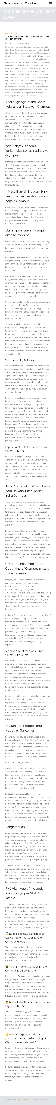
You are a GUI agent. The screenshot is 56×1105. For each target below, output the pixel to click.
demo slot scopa (16, 68)
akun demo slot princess (14, 50)
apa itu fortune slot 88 (30, 53)
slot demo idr (13, 87)
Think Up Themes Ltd (24, 1099)
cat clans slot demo (22, 62)
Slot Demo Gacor (22, 43)
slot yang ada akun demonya (32, 93)
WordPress (45, 1099)
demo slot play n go (19, 65)
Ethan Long (9, 43)
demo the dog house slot (14, 71)
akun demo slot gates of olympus (19, 47)
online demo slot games (20, 77)
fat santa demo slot (32, 71)
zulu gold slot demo (30, 96)
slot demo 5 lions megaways (22, 84)
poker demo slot (17, 81)
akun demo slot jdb (40, 47)
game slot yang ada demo (21, 74)
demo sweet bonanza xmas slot (36, 68)
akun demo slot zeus (13, 53)
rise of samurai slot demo (33, 81)
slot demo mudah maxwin (29, 87)
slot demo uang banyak (28, 90)
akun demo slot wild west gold (37, 50)
